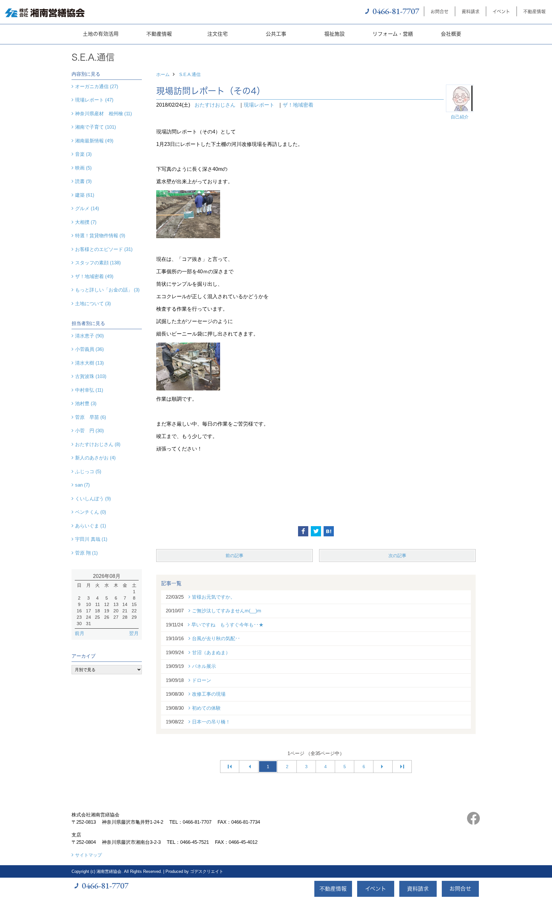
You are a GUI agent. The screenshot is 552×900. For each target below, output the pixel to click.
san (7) (82, 485)
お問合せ (439, 11)
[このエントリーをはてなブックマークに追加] (329, 531)
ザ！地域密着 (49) (94, 276)
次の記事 (397, 555)
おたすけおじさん (215, 105)
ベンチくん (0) (90, 512)
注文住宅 (217, 34)
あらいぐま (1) (90, 525)
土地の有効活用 (101, 34)
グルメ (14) (87, 208)
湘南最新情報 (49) (94, 140)
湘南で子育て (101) (95, 127)
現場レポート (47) (94, 99)
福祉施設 (334, 34)
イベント (501, 11)
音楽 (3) (83, 154)
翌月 (134, 633)
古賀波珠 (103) (90, 376)
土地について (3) (93, 303)
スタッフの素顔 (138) (98, 262)
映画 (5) (83, 167)
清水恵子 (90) (89, 335)
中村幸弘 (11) (89, 390)
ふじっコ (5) (88, 471)
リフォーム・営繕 (392, 34)
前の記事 (234, 555)
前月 (79, 633)
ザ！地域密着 (298, 105)
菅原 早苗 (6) (90, 417)
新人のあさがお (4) (95, 457)
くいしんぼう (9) (93, 498)
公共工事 (276, 34)
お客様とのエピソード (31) (104, 249)
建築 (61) (84, 195)
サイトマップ (88, 855)
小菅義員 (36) (89, 349)
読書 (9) (83, 181)
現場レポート (259, 105)
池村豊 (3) (85, 403)
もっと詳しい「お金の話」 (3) (107, 289)
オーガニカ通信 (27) (96, 86)
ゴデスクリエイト (206, 871)
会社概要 (451, 34)
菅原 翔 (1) (86, 553)
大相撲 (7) (85, 222)
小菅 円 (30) (89, 430)
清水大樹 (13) (89, 363)
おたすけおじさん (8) (97, 444)
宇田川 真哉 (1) (91, 539)
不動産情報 (534, 11)
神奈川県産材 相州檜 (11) (103, 113)
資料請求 (470, 11)
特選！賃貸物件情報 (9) (100, 235)
